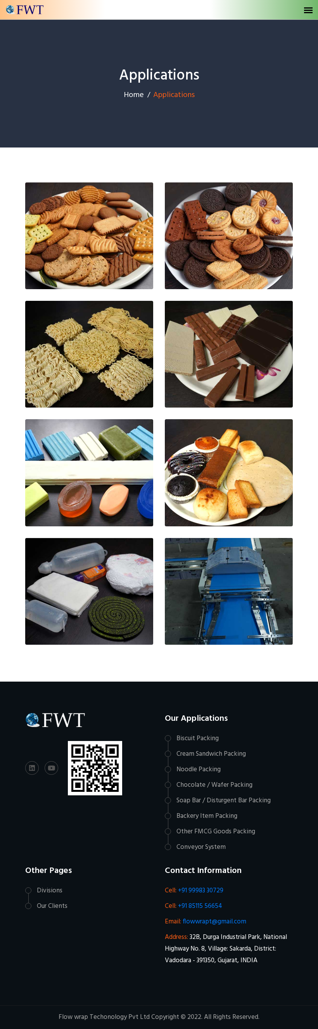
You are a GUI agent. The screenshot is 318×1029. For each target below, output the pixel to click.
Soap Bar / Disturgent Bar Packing (223, 800)
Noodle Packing (198, 769)
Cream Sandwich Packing (211, 754)
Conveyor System (201, 847)
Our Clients (52, 906)
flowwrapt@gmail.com (213, 921)
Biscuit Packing (197, 738)
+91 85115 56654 (199, 906)
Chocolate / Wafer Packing (214, 785)
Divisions (49, 890)
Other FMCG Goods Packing (215, 831)
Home (134, 95)
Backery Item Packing (206, 816)
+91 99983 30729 (199, 890)
